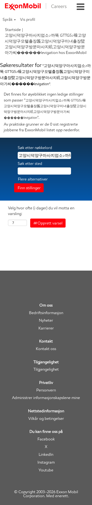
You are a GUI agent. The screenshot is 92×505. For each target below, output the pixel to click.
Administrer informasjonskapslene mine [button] (46, 397)
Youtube (46, 470)
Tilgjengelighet (46, 369)
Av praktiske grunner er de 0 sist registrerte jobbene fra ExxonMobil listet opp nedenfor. (42, 127)
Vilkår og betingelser (46, 418)
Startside (13, 29)
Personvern (46, 390)
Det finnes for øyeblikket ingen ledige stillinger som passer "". (45, 105)
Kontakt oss (46, 349)
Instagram (46, 462)
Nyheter (46, 320)
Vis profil (27, 19)
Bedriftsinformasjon (46, 313)
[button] (80, 7)
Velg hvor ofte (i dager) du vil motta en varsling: (41, 211)
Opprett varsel (50, 223)
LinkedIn (46, 454)
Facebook (46, 439)
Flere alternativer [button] (33, 179)
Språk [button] (8, 19)
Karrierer (46, 328)
